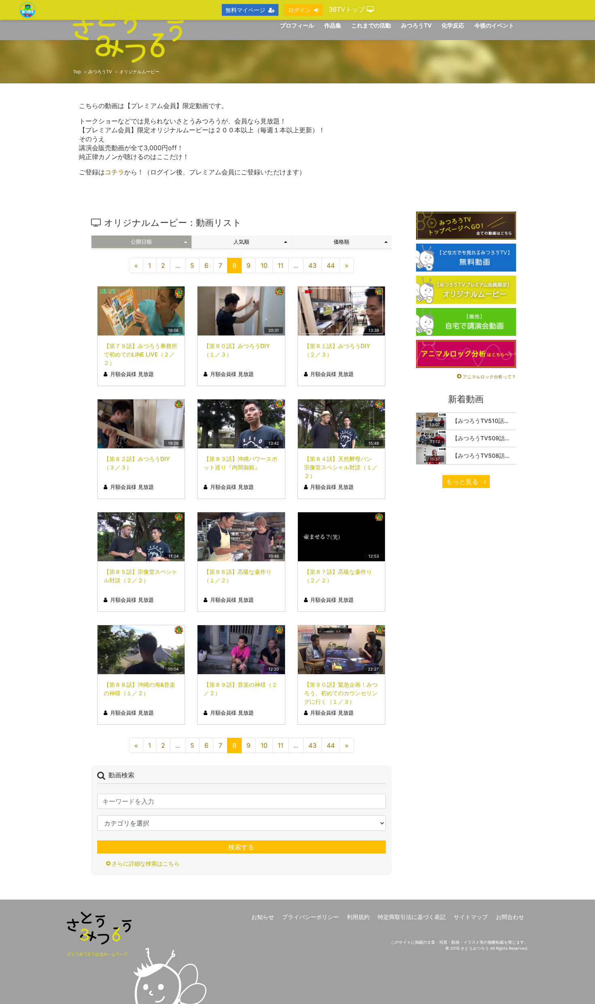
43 (312, 265)
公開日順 (141, 242)
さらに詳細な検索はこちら (146, 863)
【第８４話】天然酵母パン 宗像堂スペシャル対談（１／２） (341, 467)
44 (331, 265)
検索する (241, 847)
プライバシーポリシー (310, 916)
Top (77, 71)
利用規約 (358, 916)
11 (280, 265)
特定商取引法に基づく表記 (412, 916)
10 (264, 265)
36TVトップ (348, 9)
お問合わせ (510, 916)
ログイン (299, 9)
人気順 (241, 242)
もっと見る (463, 482)
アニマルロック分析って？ (489, 377)
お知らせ (262, 916)
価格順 (341, 242)
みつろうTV (100, 71)
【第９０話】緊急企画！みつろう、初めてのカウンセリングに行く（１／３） (341, 693)
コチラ (114, 172)
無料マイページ (245, 9)
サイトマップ (471, 916)
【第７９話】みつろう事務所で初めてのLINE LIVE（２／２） (140, 354)
